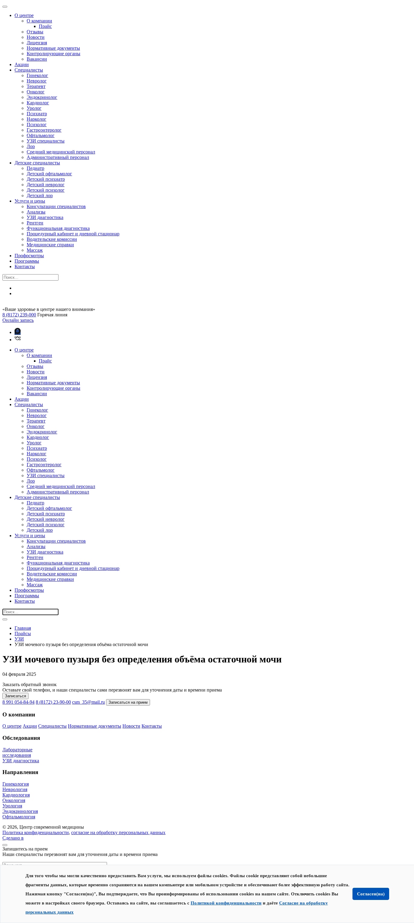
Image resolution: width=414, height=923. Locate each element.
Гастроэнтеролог (44, 130)
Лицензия (37, 42)
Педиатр (35, 168)
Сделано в (13, 837)
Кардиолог (38, 102)
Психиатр (37, 113)
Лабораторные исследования (17, 752)
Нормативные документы (53, 48)
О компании (39, 20)
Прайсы (23, 633)
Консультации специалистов (56, 206)
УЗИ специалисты (46, 140)
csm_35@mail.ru (88, 702)
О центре (24, 15)
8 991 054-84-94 (18, 702)
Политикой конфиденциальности (226, 903)
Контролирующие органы (53, 53)
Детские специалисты (37, 162)
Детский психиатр (46, 179)
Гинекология (15, 784)
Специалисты (29, 69)
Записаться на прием (128, 702)
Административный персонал (58, 157)
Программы (27, 261)
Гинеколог (37, 75)
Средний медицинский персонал (61, 151)
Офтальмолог (41, 135)
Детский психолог (46, 190)
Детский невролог (46, 184)
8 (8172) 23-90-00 (53, 702)
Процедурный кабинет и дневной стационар (73, 233)
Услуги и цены (30, 201)
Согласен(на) (371, 893)
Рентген (35, 222)
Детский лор (40, 195)
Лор (31, 146)
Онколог (36, 91)
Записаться (15, 696)
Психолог (37, 124)
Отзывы (35, 31)
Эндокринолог (42, 97)
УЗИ (19, 639)
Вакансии (37, 59)
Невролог (37, 80)
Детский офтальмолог (49, 173)
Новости (36, 37)
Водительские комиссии (52, 239)
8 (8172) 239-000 (19, 314)
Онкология (13, 800)
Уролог (34, 108)
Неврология (14, 789)
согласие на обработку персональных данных (118, 832)
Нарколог (36, 119)
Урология (12, 805)
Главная (23, 628)
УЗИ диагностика (45, 217)
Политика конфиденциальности (35, 832)
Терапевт (36, 86)
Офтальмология (18, 816)
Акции (22, 64)
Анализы (36, 211)
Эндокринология (20, 811)
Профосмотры (29, 255)
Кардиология (16, 794)
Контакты (25, 266)
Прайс (45, 26)
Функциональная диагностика (58, 228)
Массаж (35, 250)
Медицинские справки (50, 244)
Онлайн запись (18, 320)
